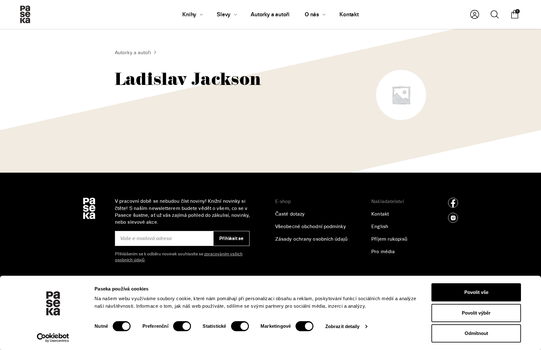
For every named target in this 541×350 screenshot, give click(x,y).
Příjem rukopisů (389, 239)
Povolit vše (476, 292)
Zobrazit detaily (342, 326)
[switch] (182, 326)
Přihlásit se (231, 238)
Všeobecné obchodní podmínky (310, 226)
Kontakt (380, 214)
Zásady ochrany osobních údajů (311, 239)
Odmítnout (476, 333)
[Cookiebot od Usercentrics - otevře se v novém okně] (53, 337)
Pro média (383, 251)
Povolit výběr (476, 313)
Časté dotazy (290, 214)
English (379, 226)
